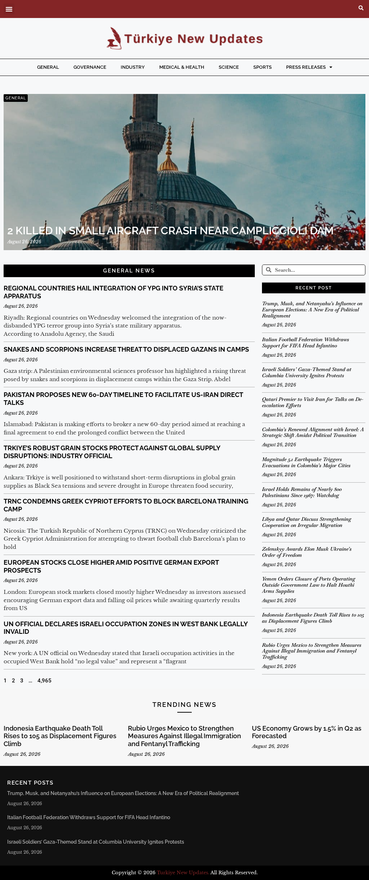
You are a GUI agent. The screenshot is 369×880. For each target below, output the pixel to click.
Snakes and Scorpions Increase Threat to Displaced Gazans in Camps (126, 349)
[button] (9, 9)
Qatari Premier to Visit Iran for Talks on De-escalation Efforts (312, 402)
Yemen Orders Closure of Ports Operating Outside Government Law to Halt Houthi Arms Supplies (308, 585)
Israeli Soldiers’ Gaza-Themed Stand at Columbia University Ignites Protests (306, 372)
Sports (262, 67)
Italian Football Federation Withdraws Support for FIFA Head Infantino (305, 342)
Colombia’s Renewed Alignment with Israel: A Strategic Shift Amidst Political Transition (313, 432)
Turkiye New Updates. (183, 873)
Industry (133, 67)
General (48, 67)
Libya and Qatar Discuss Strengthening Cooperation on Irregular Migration (306, 522)
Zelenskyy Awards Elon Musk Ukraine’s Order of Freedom (307, 552)
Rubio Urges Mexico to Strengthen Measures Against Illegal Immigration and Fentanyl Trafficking (311, 651)
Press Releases (306, 67)
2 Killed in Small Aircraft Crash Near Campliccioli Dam (170, 230)
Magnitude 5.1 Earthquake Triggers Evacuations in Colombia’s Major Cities (306, 462)
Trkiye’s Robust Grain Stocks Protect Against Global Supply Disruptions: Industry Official (112, 452)
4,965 (44, 680)
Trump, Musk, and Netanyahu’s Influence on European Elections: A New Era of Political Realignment (312, 309)
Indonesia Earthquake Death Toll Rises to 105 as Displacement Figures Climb (313, 618)
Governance (90, 67)
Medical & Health (181, 67)
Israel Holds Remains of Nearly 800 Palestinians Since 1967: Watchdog (302, 492)
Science (229, 67)
